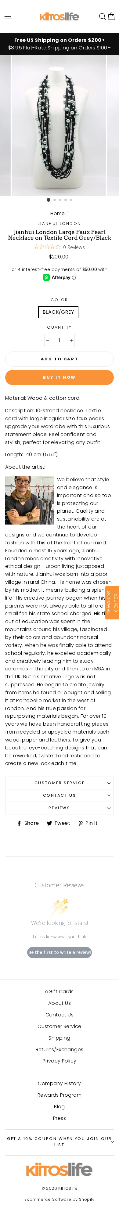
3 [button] (60, 200)
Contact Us (59, 795)
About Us (59, 1003)
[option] (59, 44)
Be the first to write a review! (59, 952)
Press (59, 1118)
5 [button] (71, 200)
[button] (111, 16)
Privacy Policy (60, 1060)
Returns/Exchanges (60, 1049)
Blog (59, 1106)
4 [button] (65, 200)
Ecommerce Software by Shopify (59, 1199)
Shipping (59, 1037)
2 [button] (54, 200)
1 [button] (48, 200)
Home (57, 213)
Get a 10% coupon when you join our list (59, 1142)
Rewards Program (59, 1095)
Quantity (59, 327)
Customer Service (59, 783)
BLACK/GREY (58, 312)
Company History (59, 1083)
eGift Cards (59, 991)
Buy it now (59, 377)
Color (59, 300)
